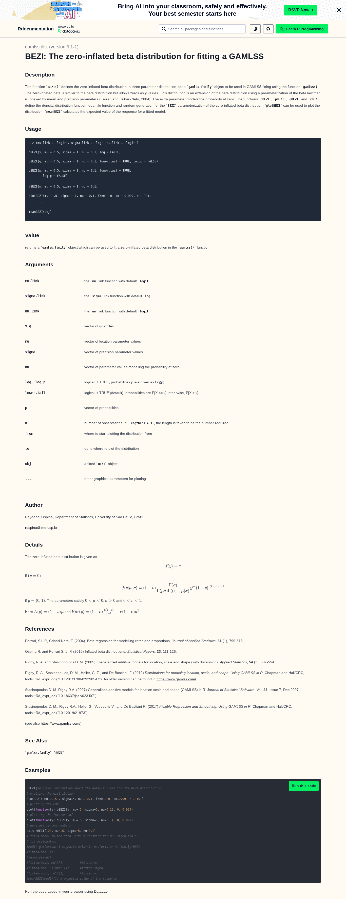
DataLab (101, 891)
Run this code (304, 786)
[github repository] (268, 28)
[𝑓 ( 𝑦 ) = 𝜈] (173, 566)
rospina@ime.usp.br (41, 528)
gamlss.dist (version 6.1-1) (52, 46)
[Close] (339, 10)
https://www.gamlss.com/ (176, 679)
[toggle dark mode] (255, 28)
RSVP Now (298, 10)
